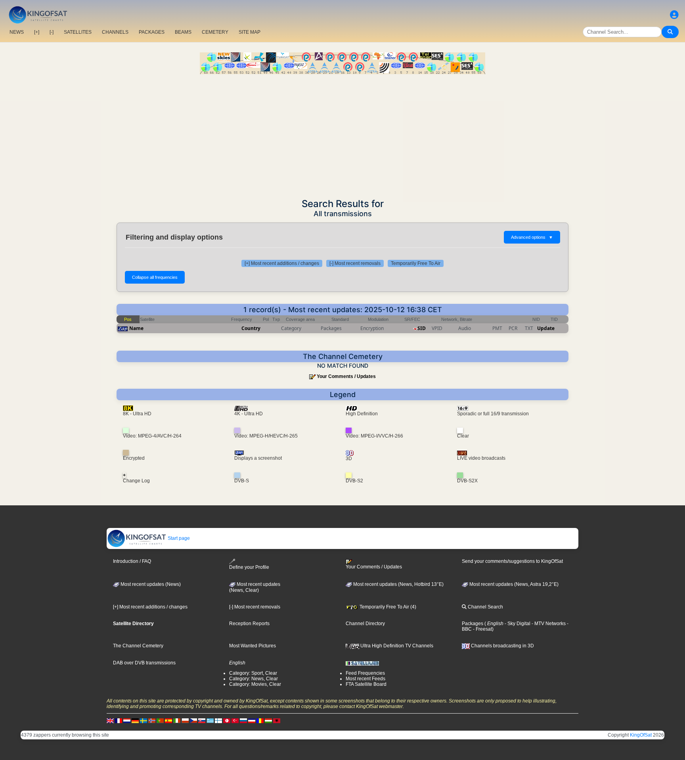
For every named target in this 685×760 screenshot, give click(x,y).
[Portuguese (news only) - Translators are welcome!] (160, 720)
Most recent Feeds (365, 678)
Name (136, 328)
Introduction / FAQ (132, 561)
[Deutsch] (135, 720)
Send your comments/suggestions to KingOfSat (512, 561)
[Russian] (243, 720)
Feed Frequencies (365, 673)
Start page (178, 538)
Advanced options (532, 237)
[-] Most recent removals (355, 263)
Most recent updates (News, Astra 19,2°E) (513, 584)
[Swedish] (143, 720)
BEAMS (183, 32)
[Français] (118, 720)
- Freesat (482, 629)
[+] (36, 32)
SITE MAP (249, 32)
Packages (472, 623)
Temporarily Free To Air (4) (387, 607)
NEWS (17, 32)
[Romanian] (260, 720)
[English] (110, 720)
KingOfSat (641, 735)
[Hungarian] (268, 720)
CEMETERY (215, 32)
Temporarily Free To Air (415, 263)
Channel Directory (365, 623)
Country (250, 328)
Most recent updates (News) (150, 584)
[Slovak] (201, 720)
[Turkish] (235, 720)
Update (546, 328)
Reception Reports (249, 623)
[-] (52, 32)
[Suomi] (218, 720)
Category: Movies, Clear (255, 684)
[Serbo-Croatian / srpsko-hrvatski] (251, 720)
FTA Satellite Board (366, 684)
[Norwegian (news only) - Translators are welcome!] (151, 720)
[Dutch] (126, 720)
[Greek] (210, 720)
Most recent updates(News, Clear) (254, 587)
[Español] (168, 720)
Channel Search (485, 607)
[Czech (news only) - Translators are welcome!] (193, 720)
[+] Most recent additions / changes (282, 263)
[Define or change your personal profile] (674, 15)
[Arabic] (226, 720)
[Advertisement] (342, 133)
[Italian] (176, 720)
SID (421, 328)
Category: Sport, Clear (253, 673)
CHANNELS (115, 32)
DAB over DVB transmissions (144, 663)
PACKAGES (152, 32)
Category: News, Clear (253, 678)
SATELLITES (78, 32)
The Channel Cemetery (138, 646)
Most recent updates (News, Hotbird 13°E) (398, 584)
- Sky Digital (516, 623)
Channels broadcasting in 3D (502, 646)
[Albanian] (276, 720)
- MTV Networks (548, 623)
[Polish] (185, 720)
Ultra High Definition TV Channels (396, 646)
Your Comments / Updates (346, 376)
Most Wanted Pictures (252, 646)
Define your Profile (249, 567)
